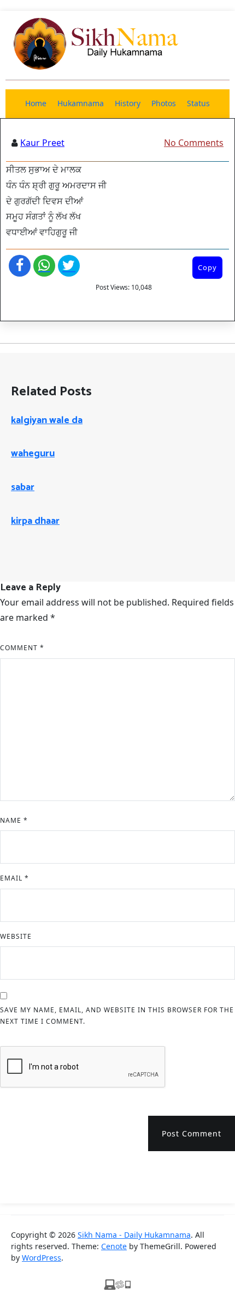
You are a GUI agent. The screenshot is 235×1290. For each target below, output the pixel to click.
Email (14, 878)
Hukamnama (80, 103)
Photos (163, 103)
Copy (207, 267)
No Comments (194, 143)
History (127, 103)
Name (14, 820)
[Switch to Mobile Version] (117, 1283)
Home (35, 103)
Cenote (114, 1246)
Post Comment (191, 1133)
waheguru (33, 453)
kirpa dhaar (35, 521)
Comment (22, 647)
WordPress (41, 1257)
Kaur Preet (42, 143)
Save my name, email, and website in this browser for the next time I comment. (117, 1015)
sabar (22, 487)
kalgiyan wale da (47, 420)
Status (198, 103)
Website (16, 936)
